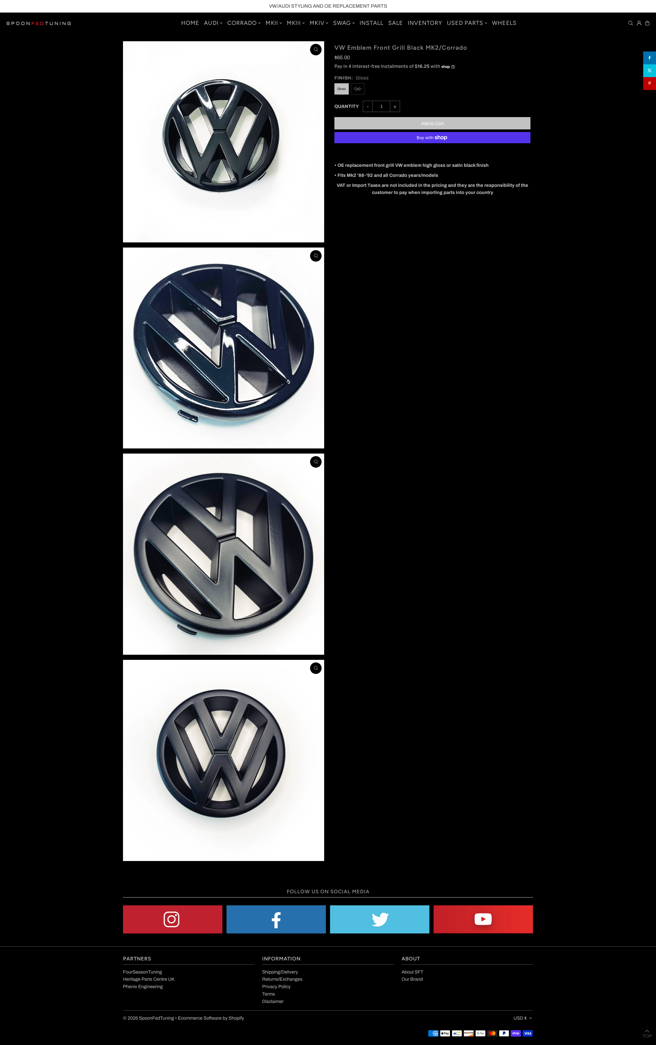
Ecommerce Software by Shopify (211, 1018)
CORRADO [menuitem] (242, 22)
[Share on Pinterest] (649, 83)
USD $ (520, 1018)
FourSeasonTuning (142, 972)
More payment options (357, 151)
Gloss (341, 89)
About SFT (412, 972)
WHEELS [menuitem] (504, 22)
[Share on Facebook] (649, 58)
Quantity (346, 106)
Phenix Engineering (143, 986)
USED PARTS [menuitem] (465, 22)
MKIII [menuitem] (294, 22)
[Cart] (647, 23)
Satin (358, 89)
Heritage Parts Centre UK (149, 979)
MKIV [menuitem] (317, 22)
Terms (268, 994)
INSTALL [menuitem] (371, 22)
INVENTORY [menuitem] (425, 22)
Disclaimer (273, 1001)
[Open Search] (630, 23)
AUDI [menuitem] (211, 22)
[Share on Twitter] (649, 70)
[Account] (639, 23)
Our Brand (412, 979)
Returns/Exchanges (282, 979)
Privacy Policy (276, 986)
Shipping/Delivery (280, 972)
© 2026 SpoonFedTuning (148, 1018)
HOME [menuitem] (190, 22)
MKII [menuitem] (271, 22)
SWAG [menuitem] (342, 22)
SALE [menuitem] (395, 22)
